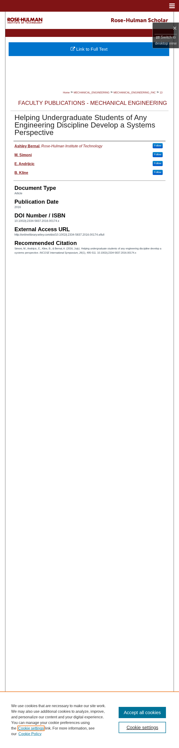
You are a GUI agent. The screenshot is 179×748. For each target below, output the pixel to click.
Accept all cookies (142, 712)
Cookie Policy (29, 734)
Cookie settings (31, 728)
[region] (89, 719)
